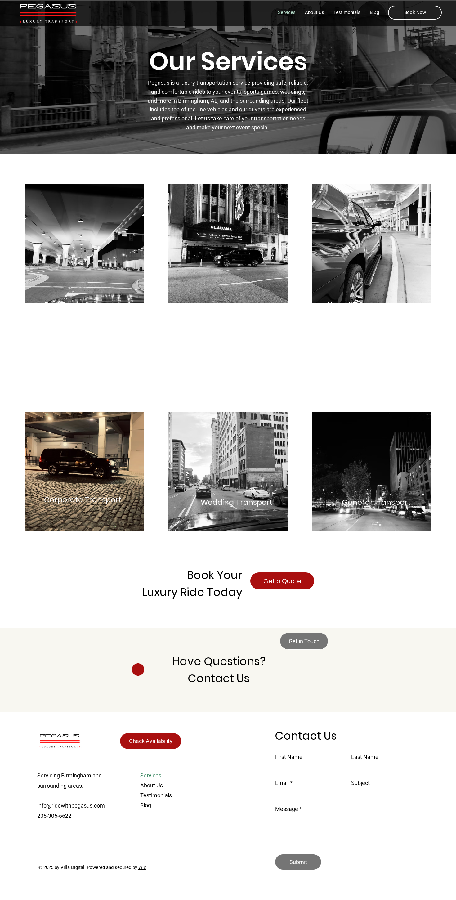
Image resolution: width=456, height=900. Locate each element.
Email (282, 783)
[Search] (373, 13)
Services (150, 775)
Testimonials (156, 795)
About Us (151, 785)
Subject (360, 783)
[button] (415, 13)
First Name (288, 757)
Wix (142, 867)
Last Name (364, 757)
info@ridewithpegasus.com (71, 805)
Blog (145, 805)
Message (286, 809)
